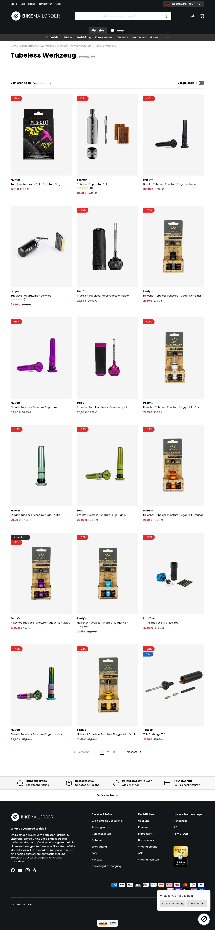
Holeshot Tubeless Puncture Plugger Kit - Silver (172, 407)
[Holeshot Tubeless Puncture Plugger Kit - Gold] (107, 685)
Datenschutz (146, 840)
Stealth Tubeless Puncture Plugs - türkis (35, 515)
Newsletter (45, 4)
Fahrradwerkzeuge (80, 46)
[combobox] (123, 16)
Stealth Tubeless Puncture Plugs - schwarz (170, 184)
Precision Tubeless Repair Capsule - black (103, 295)
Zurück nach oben (107, 795)
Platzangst (180, 820)
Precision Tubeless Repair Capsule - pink (102, 407)
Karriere (143, 827)
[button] (202, 16)
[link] (81, 752)
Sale (166, 37)
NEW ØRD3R (181, 833)
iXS (175, 827)
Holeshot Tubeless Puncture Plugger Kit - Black (172, 295)
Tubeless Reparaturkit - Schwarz (31, 295)
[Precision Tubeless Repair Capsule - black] (107, 246)
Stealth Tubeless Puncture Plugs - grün (101, 515)
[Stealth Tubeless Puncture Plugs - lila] (41, 358)
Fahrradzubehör (29, 46)
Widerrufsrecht (147, 846)
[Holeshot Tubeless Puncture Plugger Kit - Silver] (173, 358)
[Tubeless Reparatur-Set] (107, 135)
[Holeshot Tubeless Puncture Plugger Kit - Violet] (41, 573)
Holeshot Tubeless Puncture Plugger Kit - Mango (173, 515)
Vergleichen (186, 83)
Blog (58, 4)
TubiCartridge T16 (154, 734)
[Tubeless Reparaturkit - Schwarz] (41, 246)
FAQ (94, 853)
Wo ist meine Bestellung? (107, 820)
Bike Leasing (99, 846)
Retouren (97, 840)
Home (14, 46)
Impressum (145, 833)
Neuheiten (139, 37)
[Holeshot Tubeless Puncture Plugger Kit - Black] (173, 246)
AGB (140, 853)
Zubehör (123, 37)
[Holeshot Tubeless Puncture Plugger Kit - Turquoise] (107, 573)
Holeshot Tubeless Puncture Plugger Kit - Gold (106, 734)
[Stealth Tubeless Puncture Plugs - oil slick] (41, 685)
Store (14, 4)
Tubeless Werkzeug (104, 46)
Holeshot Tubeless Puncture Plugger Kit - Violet (40, 622)
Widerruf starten (148, 859)
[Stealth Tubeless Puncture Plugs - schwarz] (173, 135)
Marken (154, 37)
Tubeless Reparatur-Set (92, 184)
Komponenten (104, 37)
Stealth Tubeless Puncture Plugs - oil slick (36, 734)
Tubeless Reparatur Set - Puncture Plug (35, 184)
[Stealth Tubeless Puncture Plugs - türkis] (41, 465)
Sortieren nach (21, 83)
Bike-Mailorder (25, 904)
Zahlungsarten (101, 827)
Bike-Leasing (28, 4)
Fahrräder (52, 37)
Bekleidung (84, 37)
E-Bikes (68, 37)
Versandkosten (101, 833)
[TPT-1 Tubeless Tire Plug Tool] (173, 573)
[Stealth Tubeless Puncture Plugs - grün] (107, 465)
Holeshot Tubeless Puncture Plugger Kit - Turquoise (102, 624)
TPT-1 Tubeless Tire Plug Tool (161, 622)
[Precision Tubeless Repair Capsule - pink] (107, 358)
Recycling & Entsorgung (106, 866)
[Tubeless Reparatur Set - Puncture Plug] (41, 135)
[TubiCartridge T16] (173, 685)
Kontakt (97, 859)
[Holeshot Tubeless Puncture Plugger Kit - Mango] (173, 465)
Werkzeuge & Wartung (54, 46)
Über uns (143, 820)
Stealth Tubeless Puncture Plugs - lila (34, 407)
